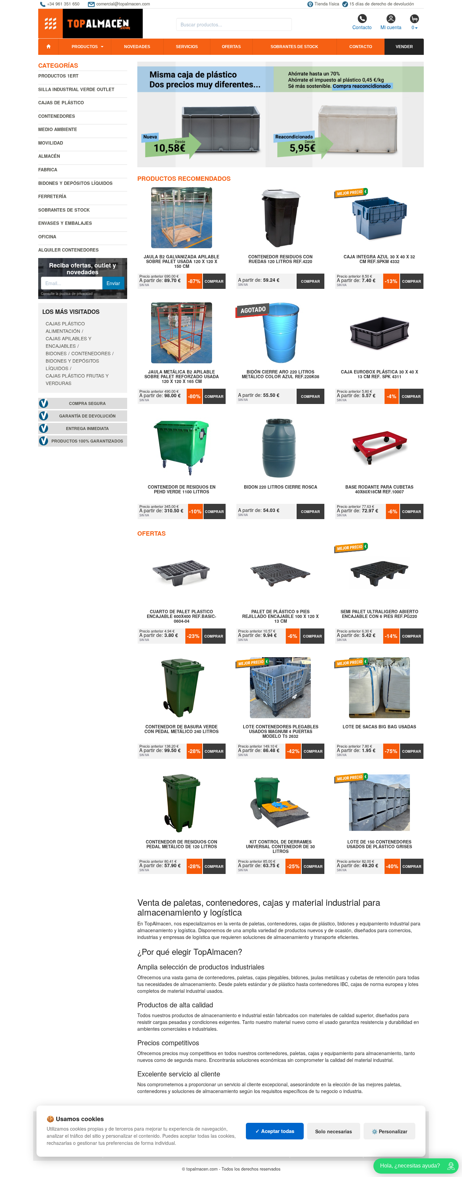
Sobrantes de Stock (64, 210)
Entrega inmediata (87, 428)
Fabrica (47, 169)
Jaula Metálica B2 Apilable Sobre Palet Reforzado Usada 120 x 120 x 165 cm (181, 376)
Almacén (49, 156)
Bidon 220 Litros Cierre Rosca (280, 487)
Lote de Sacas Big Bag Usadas (379, 727)
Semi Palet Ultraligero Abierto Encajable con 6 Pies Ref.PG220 (379, 614)
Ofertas (231, 46)
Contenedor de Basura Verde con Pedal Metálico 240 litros (181, 729)
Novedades (137, 46)
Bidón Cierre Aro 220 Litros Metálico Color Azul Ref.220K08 (280, 374)
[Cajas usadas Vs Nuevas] (280, 114)
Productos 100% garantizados (87, 441)
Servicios (187, 46)
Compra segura (87, 403)
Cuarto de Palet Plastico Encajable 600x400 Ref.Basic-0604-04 (181, 616)
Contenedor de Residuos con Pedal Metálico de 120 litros (181, 844)
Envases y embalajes (65, 223)
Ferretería (52, 196)
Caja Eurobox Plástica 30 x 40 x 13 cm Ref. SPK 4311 (379, 374)
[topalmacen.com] (90, 23)
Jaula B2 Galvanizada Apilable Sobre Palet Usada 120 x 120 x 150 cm (181, 261)
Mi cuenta (390, 27)
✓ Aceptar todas (274, 1131)
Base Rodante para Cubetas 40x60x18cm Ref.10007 (379, 490)
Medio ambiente (57, 129)
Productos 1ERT (58, 75)
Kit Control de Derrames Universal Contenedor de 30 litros (280, 846)
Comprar (214, 281)
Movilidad (50, 143)
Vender (404, 46)
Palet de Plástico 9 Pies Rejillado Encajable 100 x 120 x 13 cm (280, 616)
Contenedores (56, 116)
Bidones (56, 353)
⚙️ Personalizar (389, 1131)
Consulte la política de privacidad (67, 293)
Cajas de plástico (61, 102)
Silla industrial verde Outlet (76, 89)
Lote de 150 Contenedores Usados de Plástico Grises (379, 844)
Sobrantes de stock (294, 46)
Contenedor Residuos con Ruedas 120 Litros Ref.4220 (280, 259)
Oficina (47, 236)
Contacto (362, 27)
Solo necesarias (333, 1131)
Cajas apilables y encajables (68, 342)
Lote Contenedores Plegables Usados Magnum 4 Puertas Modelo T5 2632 (280, 731)
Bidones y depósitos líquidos (75, 183)
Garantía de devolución (87, 416)
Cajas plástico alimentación (65, 327)
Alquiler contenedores (68, 250)
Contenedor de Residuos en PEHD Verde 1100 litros (181, 490)
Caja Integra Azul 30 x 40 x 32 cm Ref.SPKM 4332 (379, 259)
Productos (85, 46)
